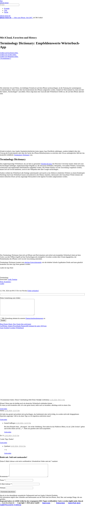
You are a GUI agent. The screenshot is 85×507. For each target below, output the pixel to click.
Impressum (46, 503)
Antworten (3, 409)
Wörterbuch (20, 328)
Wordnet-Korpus (46, 164)
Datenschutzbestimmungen (34, 318)
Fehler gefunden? (33, 291)
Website (2, 488)
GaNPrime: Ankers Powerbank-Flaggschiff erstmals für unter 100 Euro (23, 326)
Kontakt (6, 8)
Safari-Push (72, 503)
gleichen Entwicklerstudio (32, 262)
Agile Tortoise (12, 279)
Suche (6, 12)
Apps (2, 328)
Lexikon (13, 328)
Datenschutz (60, 503)
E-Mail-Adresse (6, 484)
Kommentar (4, 476)
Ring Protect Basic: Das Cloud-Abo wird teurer (15, 324)
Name (2, 480)
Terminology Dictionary (22, 155)
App (5, 10)
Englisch (7, 328)
